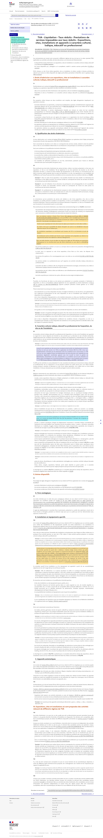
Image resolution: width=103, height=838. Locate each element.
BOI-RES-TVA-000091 (41, 420)
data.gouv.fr (87, 826)
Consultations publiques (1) (33, 11)
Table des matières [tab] (15, 24)
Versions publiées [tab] (15, 31)
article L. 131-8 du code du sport (57, 601)
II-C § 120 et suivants (80, 130)
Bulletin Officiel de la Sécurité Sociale (59, 803)
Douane (54, 807)
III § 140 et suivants (40, 449)
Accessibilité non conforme (15, 833)
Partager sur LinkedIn (86, 28)
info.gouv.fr (55, 826)
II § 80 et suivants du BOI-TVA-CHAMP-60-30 (57, 741)
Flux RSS (32, 800)
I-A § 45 (66, 773)
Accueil (11, 11)
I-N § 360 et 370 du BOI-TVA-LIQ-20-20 (63, 112)
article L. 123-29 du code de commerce (80, 695)
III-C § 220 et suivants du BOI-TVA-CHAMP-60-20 (80, 736)
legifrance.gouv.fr (76, 826)
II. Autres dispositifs (16, 55)
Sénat (53, 816)
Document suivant (87, 34)
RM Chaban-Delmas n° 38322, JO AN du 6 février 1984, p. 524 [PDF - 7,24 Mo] (61, 360)
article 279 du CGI (59, 139)
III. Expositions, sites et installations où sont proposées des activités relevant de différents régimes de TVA (20, 59)
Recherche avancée (71, 15)
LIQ (29, 18)
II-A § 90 (80, 122)
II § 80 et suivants (38, 375)
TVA (25, 18)
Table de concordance (35, 803)
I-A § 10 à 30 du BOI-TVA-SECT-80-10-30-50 (50, 528)
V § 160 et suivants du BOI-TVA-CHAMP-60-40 (68, 726)
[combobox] (33, 15)
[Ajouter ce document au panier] (82, 24)
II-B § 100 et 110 (50, 412)
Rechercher (56, 15)
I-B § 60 (71, 471)
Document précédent (39, 34)
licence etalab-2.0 (37, 836)
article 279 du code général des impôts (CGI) (63, 86)
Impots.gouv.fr (55, 814)
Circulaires (54, 805)
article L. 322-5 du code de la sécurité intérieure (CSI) (48, 689)
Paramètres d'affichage (57, 833)
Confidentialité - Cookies (43, 833)
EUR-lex (53, 809)
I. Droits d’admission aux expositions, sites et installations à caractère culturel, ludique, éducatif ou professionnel (20, 40)
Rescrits (43, 11)
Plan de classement (19, 11)
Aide (10, 800)
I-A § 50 (42, 782)
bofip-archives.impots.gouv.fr (37, 807)
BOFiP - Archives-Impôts (53, 11)
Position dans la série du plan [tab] (17, 27)
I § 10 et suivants (67, 618)
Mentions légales (26, 833)
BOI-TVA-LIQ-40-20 (69, 106)
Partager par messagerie (90, 28)
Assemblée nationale (56, 800)
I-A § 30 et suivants (84, 91)
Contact (11, 803)
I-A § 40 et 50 (75, 430)
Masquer (14, 34)
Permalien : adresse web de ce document (86, 24)
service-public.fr (65, 826)
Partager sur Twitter (82, 28)
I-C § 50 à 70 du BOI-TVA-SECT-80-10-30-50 (74, 528)
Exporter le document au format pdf (78, 24)
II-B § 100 (79, 487)
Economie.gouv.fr (55, 812)
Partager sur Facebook (78, 28)
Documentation (34, 805)
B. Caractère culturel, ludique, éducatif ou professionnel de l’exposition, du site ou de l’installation (20, 50)
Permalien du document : (38, 790)
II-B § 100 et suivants (71, 126)
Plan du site (34, 833)
